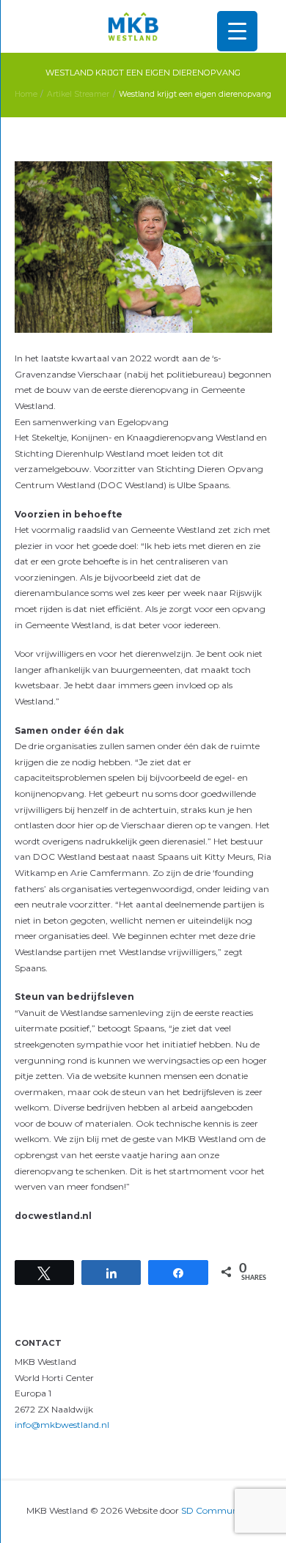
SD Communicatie (220, 1510)
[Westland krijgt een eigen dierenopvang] (143, 247)
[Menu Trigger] (237, 31)
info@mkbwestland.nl (62, 1424)
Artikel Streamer (78, 94)
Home (26, 94)
